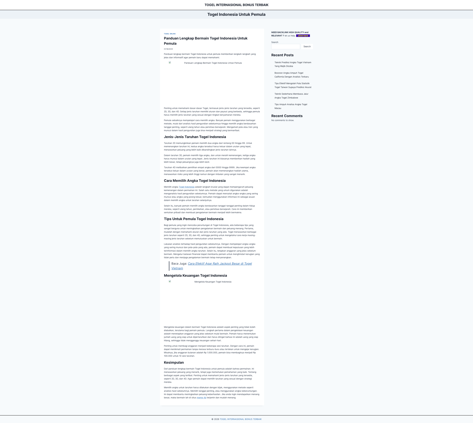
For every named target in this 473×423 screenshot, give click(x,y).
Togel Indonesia (186, 187)
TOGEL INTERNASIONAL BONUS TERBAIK (241, 419)
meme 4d (201, 397)
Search (274, 42)
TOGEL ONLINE (170, 34)
